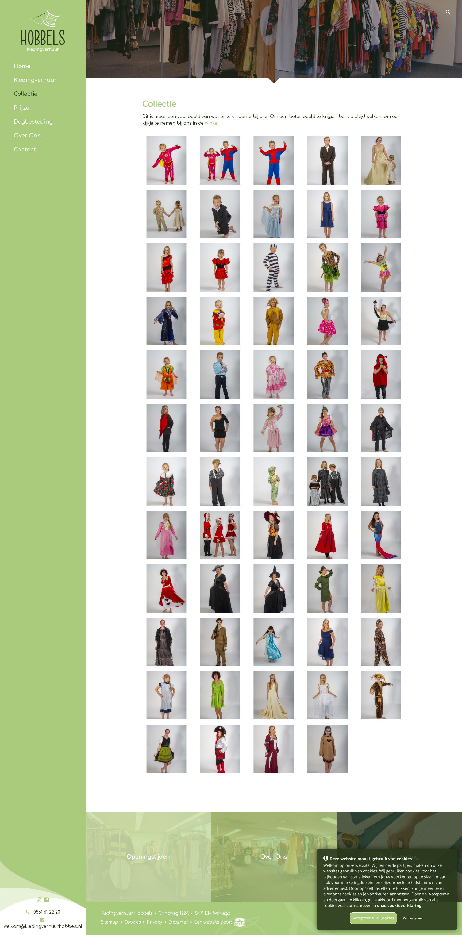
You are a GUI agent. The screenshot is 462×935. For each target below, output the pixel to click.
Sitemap (109, 922)
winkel (211, 123)
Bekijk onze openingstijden (148, 856)
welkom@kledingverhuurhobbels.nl (43, 926)
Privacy (154, 922)
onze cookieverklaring (399, 905)
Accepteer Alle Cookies (373, 918)
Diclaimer (177, 922)
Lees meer (274, 856)
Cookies (132, 922)
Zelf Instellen (412, 918)
